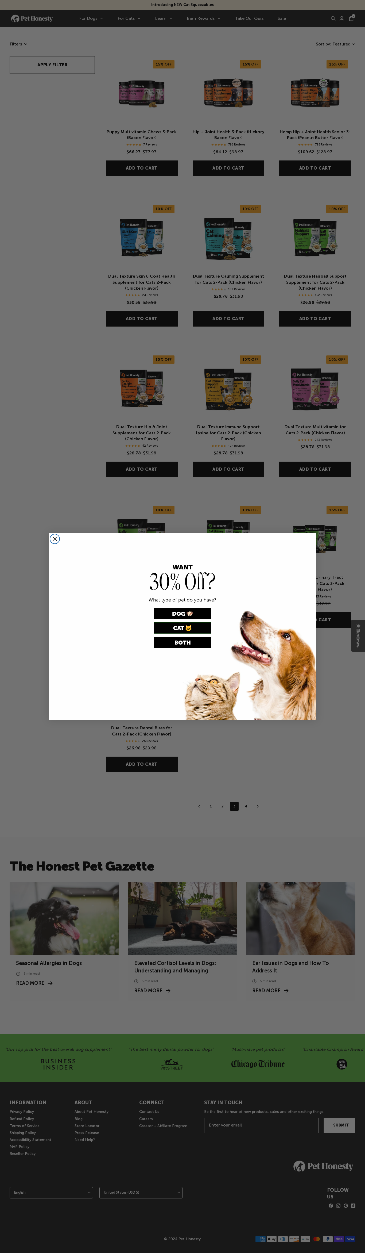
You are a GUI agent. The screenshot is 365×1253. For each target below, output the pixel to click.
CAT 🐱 (182, 628)
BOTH (182, 642)
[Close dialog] (55, 539)
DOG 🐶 (182, 613)
